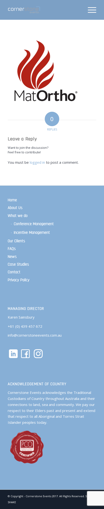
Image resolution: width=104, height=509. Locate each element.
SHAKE (12, 502)
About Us (15, 207)
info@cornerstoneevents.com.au (35, 335)
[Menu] (89, 10)
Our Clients (16, 241)
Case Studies (18, 264)
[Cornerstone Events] (43, 10)
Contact (14, 272)
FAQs (12, 248)
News (12, 256)
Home (12, 200)
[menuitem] (89, 10)
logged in (37, 162)
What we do (18, 215)
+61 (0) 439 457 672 (25, 326)
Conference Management (34, 224)
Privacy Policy (19, 280)
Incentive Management (32, 232)
